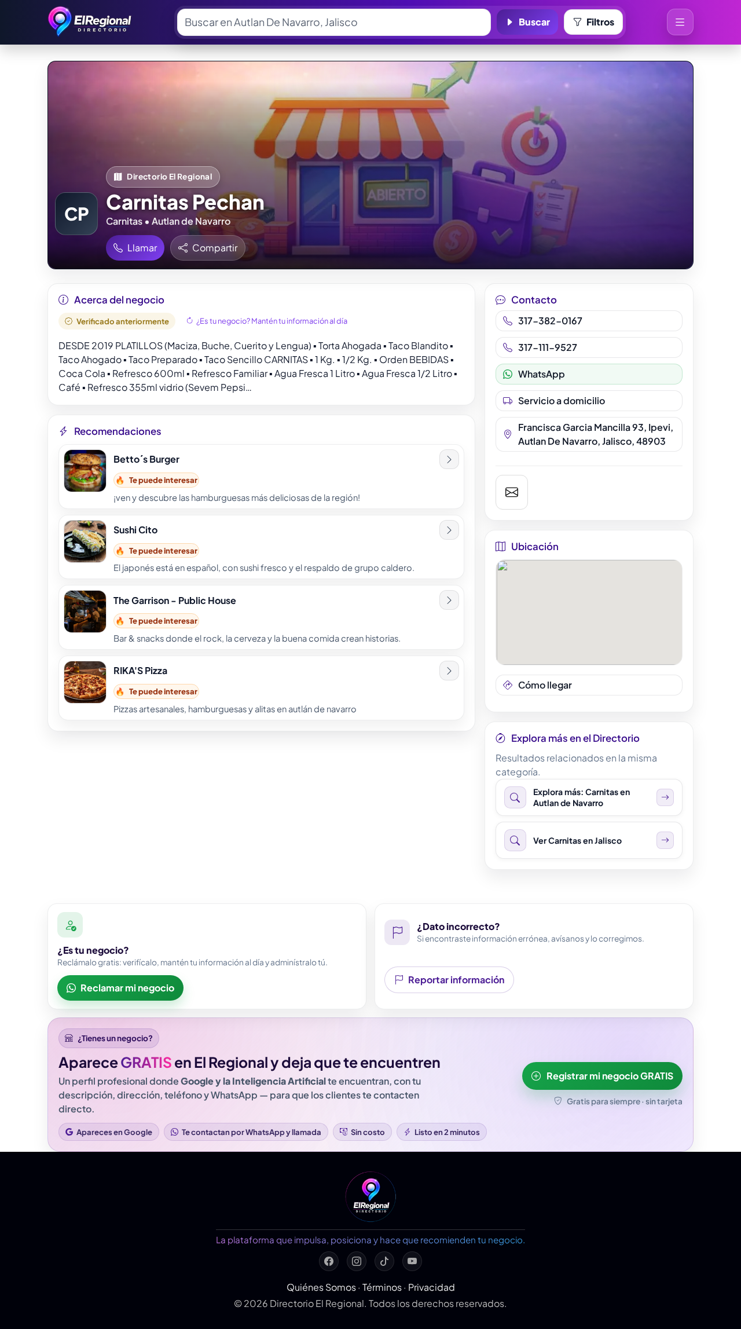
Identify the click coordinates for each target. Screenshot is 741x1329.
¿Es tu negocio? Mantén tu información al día (271, 320)
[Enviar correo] (512, 492)
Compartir (214, 247)
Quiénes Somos (321, 1287)
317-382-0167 (550, 320)
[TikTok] (384, 1261)
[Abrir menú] (680, 22)
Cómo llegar (545, 685)
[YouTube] (412, 1261)
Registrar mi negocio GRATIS (609, 1076)
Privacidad (431, 1287)
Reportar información (456, 979)
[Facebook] (329, 1261)
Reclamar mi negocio (127, 988)
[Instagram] (356, 1261)
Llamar (142, 247)
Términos (382, 1287)
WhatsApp (541, 374)
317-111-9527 (547, 347)
